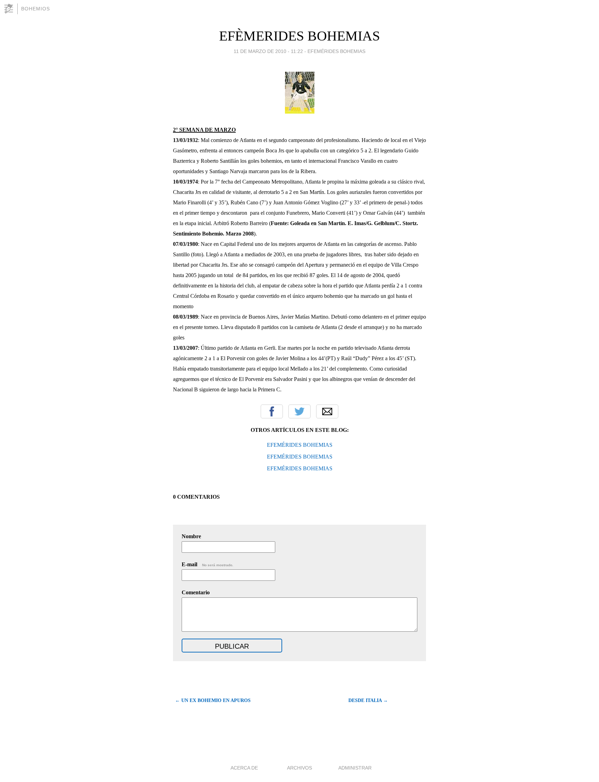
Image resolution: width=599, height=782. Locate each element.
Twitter (299, 411)
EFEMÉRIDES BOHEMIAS (299, 445)
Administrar (355, 768)
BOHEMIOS (35, 8)
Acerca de (244, 768)
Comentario (196, 592)
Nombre (191, 536)
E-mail (207, 564)
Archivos (299, 768)
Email (327, 411)
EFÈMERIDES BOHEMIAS (299, 36)
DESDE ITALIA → (368, 700)
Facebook (272, 411)
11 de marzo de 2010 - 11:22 (268, 51)
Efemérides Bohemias (336, 51)
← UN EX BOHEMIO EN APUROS (213, 700)
